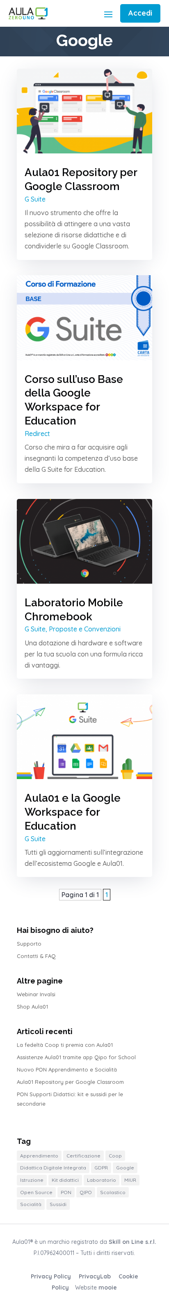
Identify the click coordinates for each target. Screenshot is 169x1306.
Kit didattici (65, 1180)
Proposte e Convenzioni (85, 629)
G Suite (35, 199)
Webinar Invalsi (36, 994)
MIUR (130, 1180)
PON (66, 1192)
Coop (115, 1156)
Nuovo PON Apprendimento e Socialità (67, 1069)
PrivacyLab (95, 1276)
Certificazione (83, 1156)
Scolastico (113, 1192)
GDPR (101, 1167)
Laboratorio (101, 1180)
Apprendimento (39, 1156)
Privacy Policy (51, 1276)
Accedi (140, 13)
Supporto (29, 943)
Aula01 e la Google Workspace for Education (73, 812)
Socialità (30, 1204)
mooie (107, 1287)
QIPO (86, 1192)
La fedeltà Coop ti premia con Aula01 (65, 1045)
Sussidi (58, 1204)
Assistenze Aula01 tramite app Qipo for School (76, 1057)
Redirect (37, 433)
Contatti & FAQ (36, 956)
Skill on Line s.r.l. (132, 1242)
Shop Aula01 (32, 1006)
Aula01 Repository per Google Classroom (70, 1082)
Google (125, 1167)
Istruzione (31, 1180)
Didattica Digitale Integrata (53, 1167)
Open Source (36, 1192)
